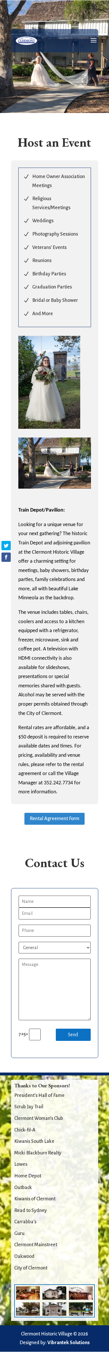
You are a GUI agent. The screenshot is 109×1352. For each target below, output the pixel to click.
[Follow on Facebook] (6, 557)
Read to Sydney (30, 1210)
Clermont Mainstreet (35, 1244)
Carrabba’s (25, 1221)
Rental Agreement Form (54, 818)
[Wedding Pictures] (49, 427)
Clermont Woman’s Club (38, 1118)
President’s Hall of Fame (39, 1095)
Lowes (20, 1164)
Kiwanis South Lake (34, 1141)
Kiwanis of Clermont (35, 1199)
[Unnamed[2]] (54, 487)
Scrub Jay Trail (28, 1106)
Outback (23, 1187)
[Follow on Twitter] (6, 545)
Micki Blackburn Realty (37, 1153)
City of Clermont (30, 1268)
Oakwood (24, 1256)
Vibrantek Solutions (68, 1342)
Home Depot (27, 1176)
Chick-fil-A (24, 1130)
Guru (19, 1233)
